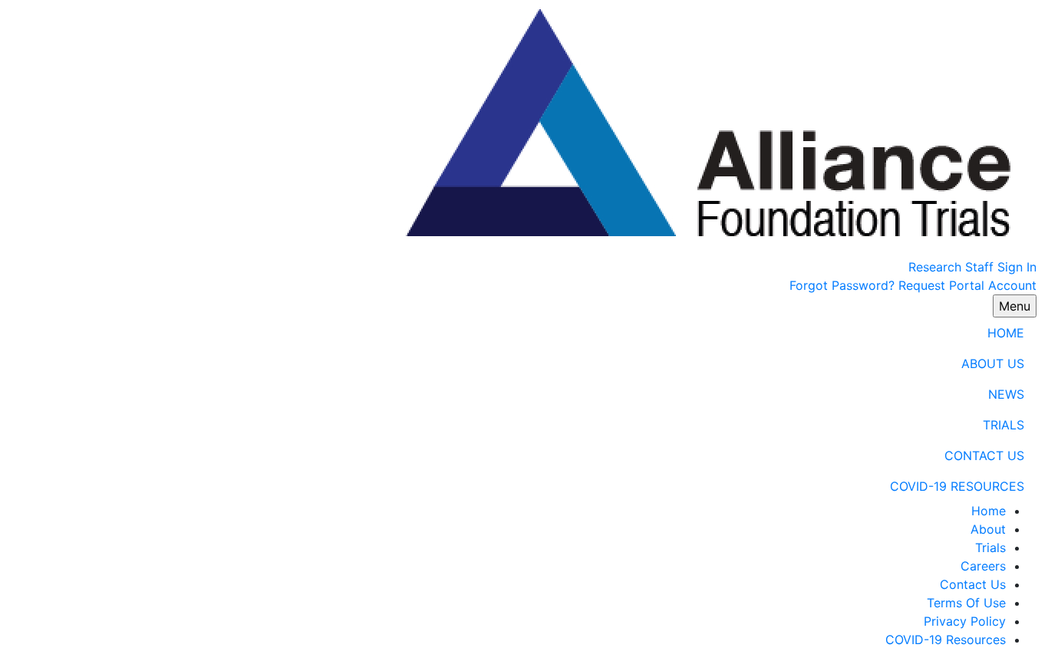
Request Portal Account (967, 285)
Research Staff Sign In (972, 267)
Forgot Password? (842, 285)
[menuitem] (524, 332)
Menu (1014, 306)
